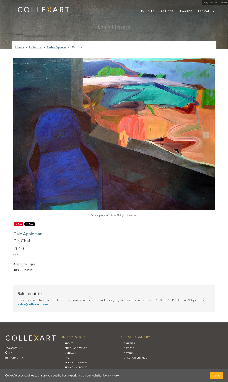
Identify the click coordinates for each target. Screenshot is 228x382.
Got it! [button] (217, 375)
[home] (40, 10)
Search (213, 2)
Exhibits (35, 47)
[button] (206, 10)
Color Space (56, 47)
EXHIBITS (147, 11)
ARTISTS (167, 11)
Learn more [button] (111, 375)
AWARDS (186, 11)
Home (19, 47)
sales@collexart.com (33, 304)
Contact (223, 2)
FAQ (206, 2)
